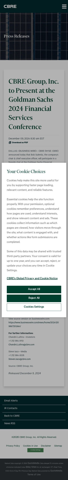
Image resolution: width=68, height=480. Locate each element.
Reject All (33, 298)
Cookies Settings (34, 307)
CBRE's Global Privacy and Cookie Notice (32, 278)
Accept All (34, 289)
